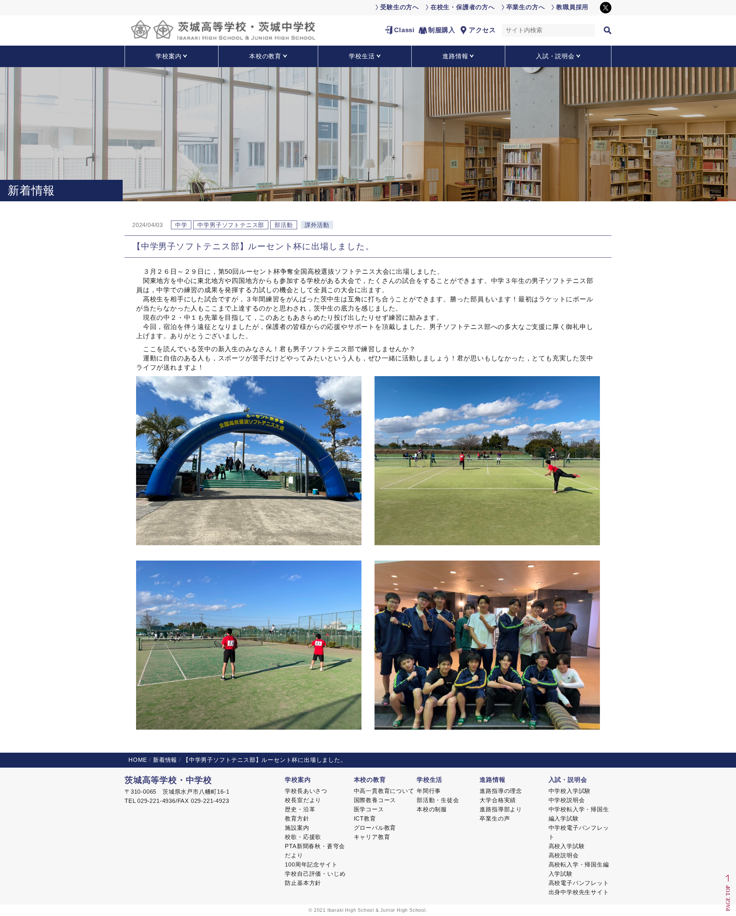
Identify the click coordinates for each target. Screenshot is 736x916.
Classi (404, 30)
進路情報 (492, 779)
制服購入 (441, 30)
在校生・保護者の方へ (462, 7)
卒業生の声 (495, 818)
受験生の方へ (399, 7)
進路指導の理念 (501, 791)
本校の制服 (432, 809)
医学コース (369, 809)
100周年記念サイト (311, 864)
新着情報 (165, 759)
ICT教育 (365, 818)
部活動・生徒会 (438, 800)
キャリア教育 (372, 837)
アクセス (482, 30)
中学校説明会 (567, 800)
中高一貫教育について (384, 791)
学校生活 (429, 779)
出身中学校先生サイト (579, 892)
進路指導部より (501, 809)
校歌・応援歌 (303, 837)
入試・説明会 (568, 779)
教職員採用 (572, 7)
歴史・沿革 (300, 809)
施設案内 (297, 827)
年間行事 (429, 791)
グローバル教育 (375, 827)
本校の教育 (370, 779)
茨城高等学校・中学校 (168, 780)
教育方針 (297, 818)
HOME (137, 759)
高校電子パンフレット (579, 883)
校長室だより (303, 800)
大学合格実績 (498, 800)
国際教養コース (375, 800)
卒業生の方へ (525, 7)
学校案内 (297, 779)
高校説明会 (564, 855)
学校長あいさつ (306, 791)
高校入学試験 (567, 846)
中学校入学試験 (570, 791)
